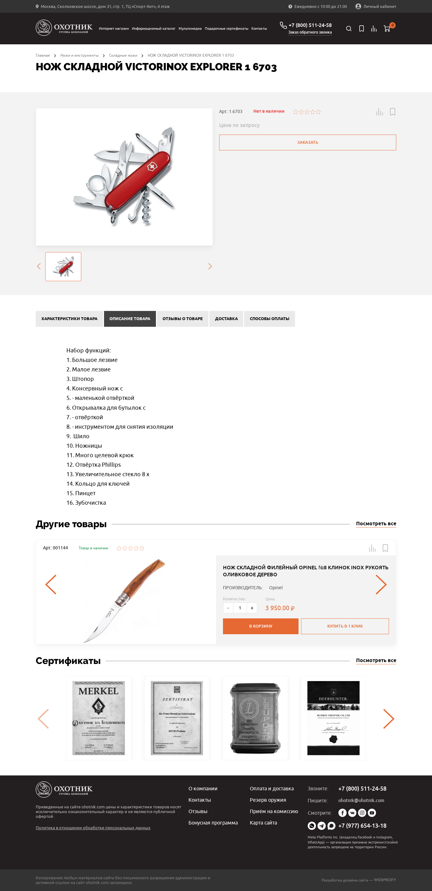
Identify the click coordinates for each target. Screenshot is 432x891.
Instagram (362, 813)
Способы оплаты (269, 319)
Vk (352, 813)
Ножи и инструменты (79, 55)
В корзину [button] (260, 626)
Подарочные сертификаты (226, 28)
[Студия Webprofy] (385, 880)
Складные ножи (123, 55)
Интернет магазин (114, 28)
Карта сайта (263, 822)
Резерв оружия (268, 800)
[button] (380, 112)
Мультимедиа (190, 28)
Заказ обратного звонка (310, 32)
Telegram (322, 826)
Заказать (307, 142)
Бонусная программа (213, 822)
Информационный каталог (154, 28)
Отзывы (197, 811)
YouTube (372, 813)
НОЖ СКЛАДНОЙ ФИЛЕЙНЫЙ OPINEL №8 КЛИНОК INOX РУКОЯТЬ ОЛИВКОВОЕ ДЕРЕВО (305, 571)
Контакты (259, 28)
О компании (203, 788)
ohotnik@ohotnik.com (361, 800)
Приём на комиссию (274, 811)
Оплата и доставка (272, 788)
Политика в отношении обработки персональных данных (93, 827)
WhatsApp (312, 826)
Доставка (226, 319)
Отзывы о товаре (183, 319)
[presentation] (38, 266)
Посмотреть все (376, 524)
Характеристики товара (69, 319)
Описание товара (129, 319)
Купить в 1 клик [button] (345, 626)
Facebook (342, 813)
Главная (43, 55)
